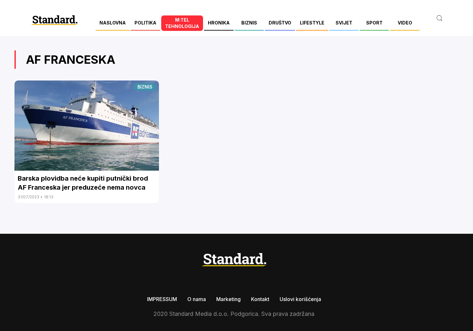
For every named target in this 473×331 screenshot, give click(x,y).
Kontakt (260, 299)
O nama (196, 299)
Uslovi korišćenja (300, 299)
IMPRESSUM (162, 299)
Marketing (228, 299)
